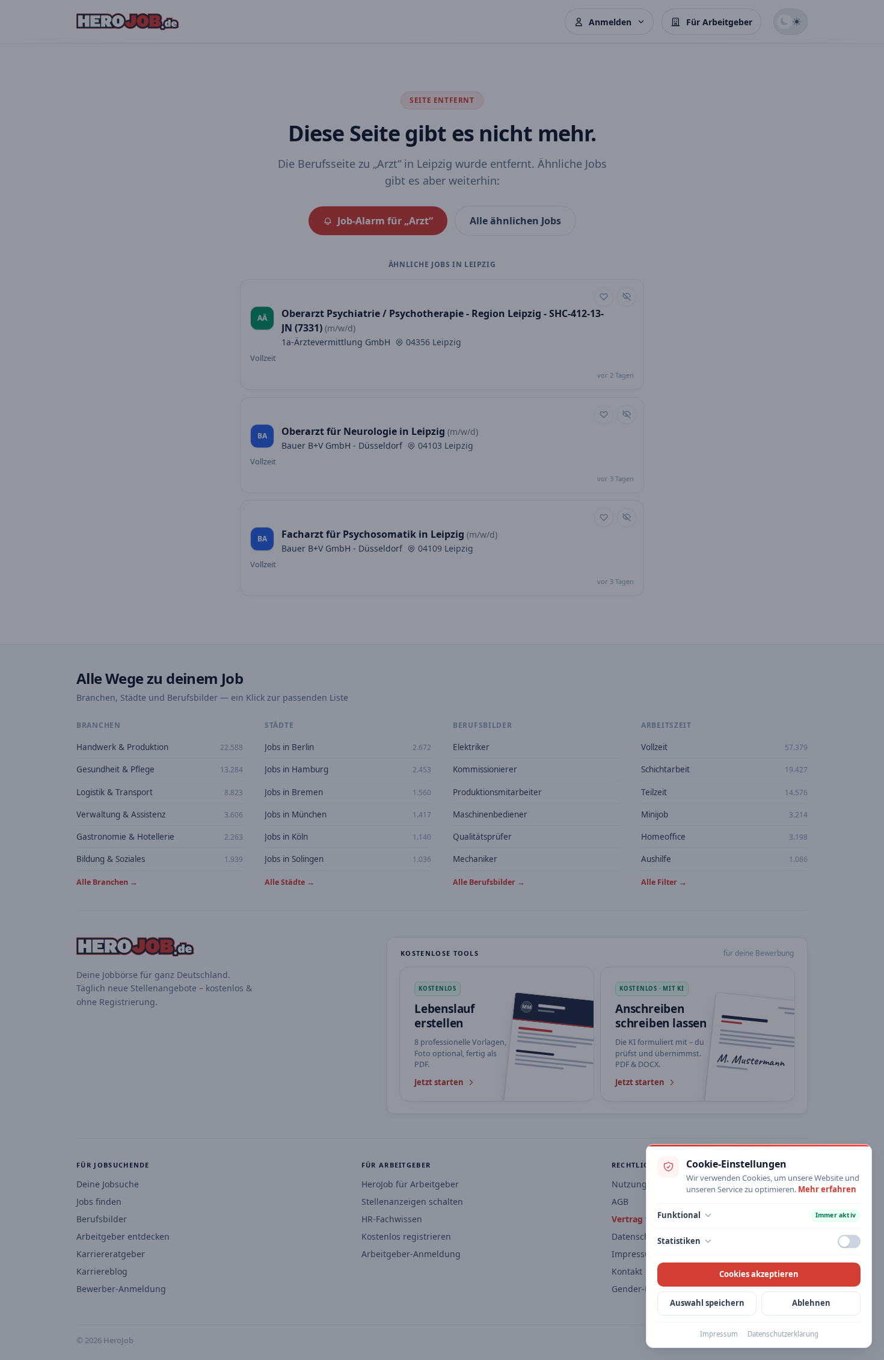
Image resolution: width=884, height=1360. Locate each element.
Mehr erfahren (827, 1189)
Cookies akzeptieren (759, 1274)
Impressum (719, 1333)
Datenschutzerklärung (782, 1333)
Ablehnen (811, 1302)
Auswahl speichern (707, 1302)
